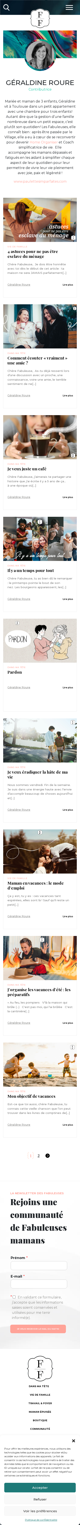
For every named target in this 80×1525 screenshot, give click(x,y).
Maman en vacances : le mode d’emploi (35, 885)
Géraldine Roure (18, 284)
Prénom (19, 1258)
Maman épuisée (40, 1411)
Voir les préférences (40, 1511)
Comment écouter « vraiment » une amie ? (37, 360)
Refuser (40, 1499)
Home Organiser (44, 142)
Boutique (40, 1420)
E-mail (18, 1276)
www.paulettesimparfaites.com (40, 181)
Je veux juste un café (27, 468)
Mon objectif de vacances (31, 1096)
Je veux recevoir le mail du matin (38, 1329)
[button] (73, 1440)
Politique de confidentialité (41, 1519)
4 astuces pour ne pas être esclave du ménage (32, 254)
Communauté (40, 1428)
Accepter (40, 1488)
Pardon (14, 672)
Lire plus (68, 284)
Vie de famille (17, 247)
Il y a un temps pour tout (30, 570)
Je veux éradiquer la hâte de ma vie (37, 774)
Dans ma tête (16, 353)
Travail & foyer (40, 1403)
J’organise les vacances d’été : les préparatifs (39, 992)
